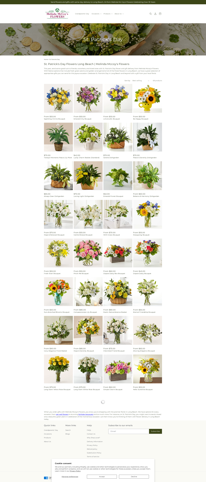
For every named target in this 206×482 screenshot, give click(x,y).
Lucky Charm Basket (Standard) (86, 158)
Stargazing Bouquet (141, 235)
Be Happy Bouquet (140, 119)
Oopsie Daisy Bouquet (142, 273)
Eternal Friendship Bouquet (144, 312)
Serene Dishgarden (111, 158)
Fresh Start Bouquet (52, 273)
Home (46, 59)
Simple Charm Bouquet (113, 389)
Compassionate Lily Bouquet (85, 312)
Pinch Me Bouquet (81, 273)
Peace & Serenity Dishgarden (145, 158)
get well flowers (62, 444)
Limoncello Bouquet (111, 119)
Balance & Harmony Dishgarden (146, 196)
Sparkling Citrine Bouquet (54, 119)
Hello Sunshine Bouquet (143, 389)
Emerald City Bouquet (83, 119)
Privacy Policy (75, 471)
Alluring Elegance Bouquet (144, 351)
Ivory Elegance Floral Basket (55, 351)
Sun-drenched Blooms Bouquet (57, 312)
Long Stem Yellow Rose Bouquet (57, 389)
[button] (96, 13)
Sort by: (127, 81)
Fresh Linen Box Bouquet (54, 428)
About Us (47, 471)
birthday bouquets (85, 444)
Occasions (48, 463)
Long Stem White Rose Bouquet (87, 389)
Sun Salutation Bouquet (83, 428)
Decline (134, 477)
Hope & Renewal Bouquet (54, 235)
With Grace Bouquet (111, 235)
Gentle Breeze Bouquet (83, 235)
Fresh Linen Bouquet (111, 428)
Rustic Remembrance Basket (115, 312)
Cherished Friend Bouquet (114, 351)
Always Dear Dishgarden (54, 196)
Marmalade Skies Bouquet (143, 428)
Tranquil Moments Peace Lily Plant (58, 158)
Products (47, 467)
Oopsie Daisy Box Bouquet (114, 273)
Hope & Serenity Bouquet (84, 351)
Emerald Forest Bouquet (113, 196)
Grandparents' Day (51, 460)
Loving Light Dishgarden (84, 196)
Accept (102, 477)
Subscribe (155, 461)
